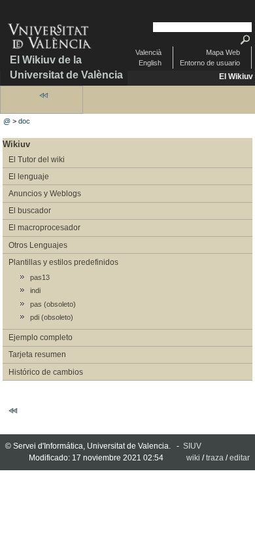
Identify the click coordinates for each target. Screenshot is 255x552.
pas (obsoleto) (53, 304)
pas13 (40, 277)
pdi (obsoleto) (51, 317)
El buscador (29, 210)
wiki (193, 457)
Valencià (148, 52)
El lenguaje (28, 176)
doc (24, 121)
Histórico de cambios (45, 372)
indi (35, 290)
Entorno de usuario (210, 63)
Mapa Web (223, 52)
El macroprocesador (44, 227)
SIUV (192, 446)
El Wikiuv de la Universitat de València (66, 67)
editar (240, 457)
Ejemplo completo (40, 337)
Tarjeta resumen (37, 354)
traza (215, 457)
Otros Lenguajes (37, 245)
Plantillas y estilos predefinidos (63, 262)
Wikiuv (16, 144)
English (150, 63)
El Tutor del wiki (36, 159)
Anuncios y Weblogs (44, 193)
